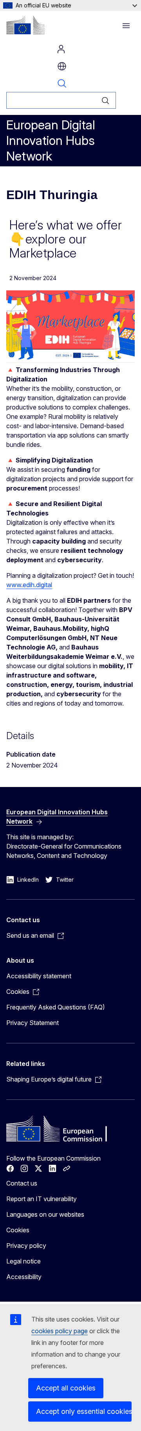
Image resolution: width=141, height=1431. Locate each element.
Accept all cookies (66, 1388)
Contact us (21, 1183)
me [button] (61, 66)
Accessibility (24, 1277)
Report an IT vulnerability (41, 1199)
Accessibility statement (38, 976)
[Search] (105, 100)
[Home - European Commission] (25, 25)
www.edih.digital (29, 585)
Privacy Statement (32, 1023)
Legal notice (23, 1261)
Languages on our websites (45, 1214)
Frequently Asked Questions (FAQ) (55, 1007)
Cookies (17, 1230)
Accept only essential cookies (84, 1411)
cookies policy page (59, 1331)
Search (62, 83)
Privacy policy (26, 1245)
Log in (61, 49)
